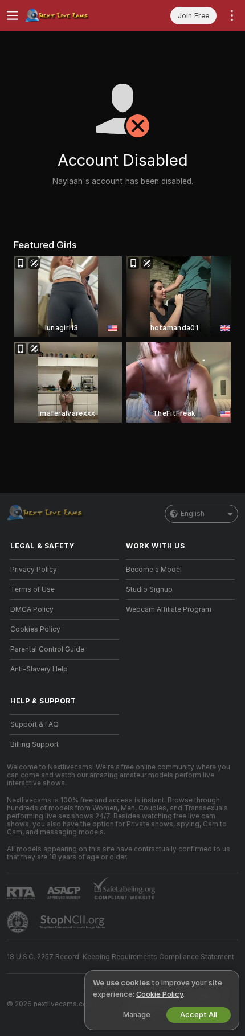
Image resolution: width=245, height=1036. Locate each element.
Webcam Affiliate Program (168, 609)
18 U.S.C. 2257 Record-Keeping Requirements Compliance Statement (120, 957)
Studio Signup (149, 589)
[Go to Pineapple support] (19, 922)
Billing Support (34, 744)
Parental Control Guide (47, 649)
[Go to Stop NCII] (73, 922)
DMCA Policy (32, 609)
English (193, 514)
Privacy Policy (33, 570)
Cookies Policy (35, 629)
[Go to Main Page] (73, 15)
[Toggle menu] (12, 15)
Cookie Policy (159, 994)
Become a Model (154, 570)
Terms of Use (32, 589)
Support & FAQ (34, 724)
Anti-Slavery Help (39, 669)
